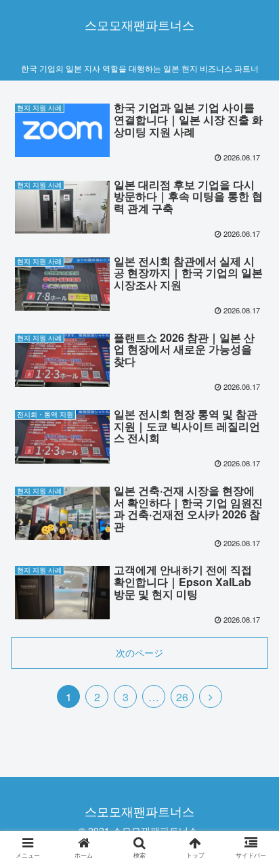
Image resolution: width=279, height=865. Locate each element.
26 (182, 697)
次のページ (139, 652)
